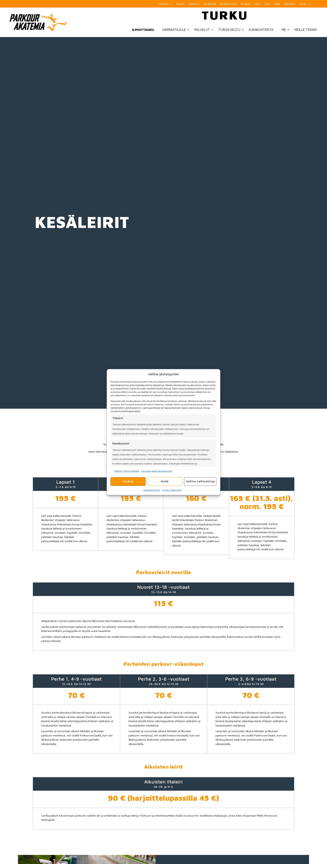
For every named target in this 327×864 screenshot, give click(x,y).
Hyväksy (128, 481)
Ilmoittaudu (143, 30)
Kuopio (245, 3)
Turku (303, 3)
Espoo (180, 3)
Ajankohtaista (261, 30)
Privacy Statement (171, 489)
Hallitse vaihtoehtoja (200, 481)
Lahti (257, 3)
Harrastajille (174, 30)
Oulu (268, 3)
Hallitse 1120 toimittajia (126, 471)
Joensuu (193, 3)
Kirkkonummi (228, 3)
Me (284, 30)
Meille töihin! (305, 30)
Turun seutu (229, 30)
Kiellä (164, 481)
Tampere (289, 3)
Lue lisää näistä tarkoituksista (156, 471)
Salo (277, 3)
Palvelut (202, 30)
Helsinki (163, 3)
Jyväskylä (209, 3)
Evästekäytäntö (152, 489)
